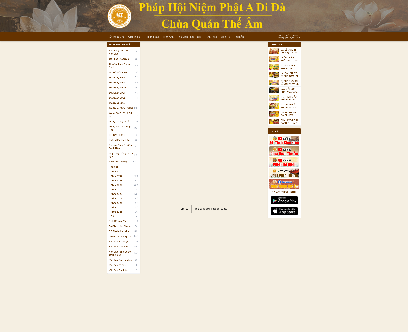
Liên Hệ (225, 36)
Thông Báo (152, 36)
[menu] (192, 36)
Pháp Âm (239, 36)
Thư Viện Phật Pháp (189, 36)
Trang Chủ (118, 36)
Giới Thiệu (134, 36)
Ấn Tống (212, 36)
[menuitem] (116, 37)
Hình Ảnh (168, 36)
